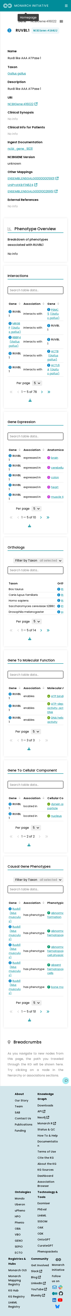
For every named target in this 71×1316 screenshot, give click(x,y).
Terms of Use (46, 1152)
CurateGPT (45, 1246)
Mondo (20, 1198)
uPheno (20, 1210)
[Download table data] (29, 400)
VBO (18, 1234)
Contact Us (23, 1118)
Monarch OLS (17, 1270)
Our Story (21, 1100)
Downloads (45, 1105)
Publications (23, 1124)
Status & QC (46, 1129)
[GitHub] (61, 1293)
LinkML (41, 1215)
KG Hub (13, 1290)
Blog (34, 1277)
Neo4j (41, 1117)
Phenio (19, 1222)
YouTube (37, 1289)
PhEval (42, 1209)
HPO (18, 1216)
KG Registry (16, 1296)
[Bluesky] (57, 1306)
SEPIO (19, 1246)
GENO (19, 1241)
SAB (17, 1112)
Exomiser (43, 1203)
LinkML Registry (14, 1305)
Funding (20, 1131)
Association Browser (45, 1184)
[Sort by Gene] (19, 303)
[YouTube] (60, 1300)
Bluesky (36, 1295)
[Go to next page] (41, 392)
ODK (40, 1234)
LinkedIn (37, 1283)
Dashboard (45, 1176)
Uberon (20, 1204)
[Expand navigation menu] (66, 5)
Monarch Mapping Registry (14, 1280)
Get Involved (40, 1265)
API (40, 1111)
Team (19, 1106)
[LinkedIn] (54, 1300)
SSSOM (42, 1221)
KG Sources (45, 1170)
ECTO (19, 1253)
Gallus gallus (17, 73)
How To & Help (47, 1135)
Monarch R (45, 1123)
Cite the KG (45, 1158)
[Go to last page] (48, 392)
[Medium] (54, 1293)
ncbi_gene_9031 (20, 148)
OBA (18, 1229)
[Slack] (60, 1287)
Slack (35, 1271)
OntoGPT (43, 1239)
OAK (40, 1227)
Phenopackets (47, 1251)
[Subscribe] (54, 1287)
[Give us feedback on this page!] (65, 1080)
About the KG (46, 1164)
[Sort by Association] (43, 303)
